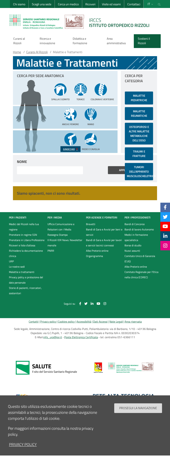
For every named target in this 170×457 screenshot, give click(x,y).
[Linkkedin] (165, 236)
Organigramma (94, 256)
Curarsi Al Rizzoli (37, 52)
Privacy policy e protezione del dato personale (26, 280)
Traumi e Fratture (138, 153)
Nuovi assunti (132, 251)
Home (17, 52)
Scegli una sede (41, 4)
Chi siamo (19, 4)
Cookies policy (66, 321)
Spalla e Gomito (60, 99)
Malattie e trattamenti (21, 272)
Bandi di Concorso (135, 224)
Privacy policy (48, 321)
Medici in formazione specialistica (136, 237)
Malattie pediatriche (139, 98)
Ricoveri (90, 4)
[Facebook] (165, 207)
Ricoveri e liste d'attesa (22, 245)
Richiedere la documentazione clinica (26, 253)
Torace (81, 99)
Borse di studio (133, 245)
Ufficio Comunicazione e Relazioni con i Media (60, 226)
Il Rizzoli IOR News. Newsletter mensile (64, 242)
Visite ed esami (111, 4)
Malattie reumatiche (139, 113)
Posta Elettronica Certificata (81, 337)
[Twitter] (165, 216)
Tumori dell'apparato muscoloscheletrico (140, 171)
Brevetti (90, 224)
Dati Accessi (100, 321)
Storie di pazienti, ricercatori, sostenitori (25, 290)
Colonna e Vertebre (101, 99)
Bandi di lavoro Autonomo (139, 229)
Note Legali (116, 321)
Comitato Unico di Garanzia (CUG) (140, 258)
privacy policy (23, 444)
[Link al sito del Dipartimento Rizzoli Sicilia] (123, 367)
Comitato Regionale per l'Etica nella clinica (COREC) (141, 274)
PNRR (50, 251)
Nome (22, 161)
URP (11, 261)
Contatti (33, 321)
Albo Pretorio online (97, 251)
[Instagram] (165, 245)
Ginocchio (69, 149)
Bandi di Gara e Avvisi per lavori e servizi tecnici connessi (104, 242)
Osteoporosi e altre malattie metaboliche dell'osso (139, 134)
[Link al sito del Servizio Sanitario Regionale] (46, 367)
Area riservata (133, 321)
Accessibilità (84, 321)
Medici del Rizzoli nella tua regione (24, 226)
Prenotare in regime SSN (23, 235)
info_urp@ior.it (52, 337)
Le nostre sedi (17, 267)
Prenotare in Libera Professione (26, 240)
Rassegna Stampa (57, 235)
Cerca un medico (68, 4)
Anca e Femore (70, 124)
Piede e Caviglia (91, 149)
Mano (90, 124)
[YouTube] (165, 226)
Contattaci (133, 4)
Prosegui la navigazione (138, 408)
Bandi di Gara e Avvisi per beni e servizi (104, 232)
